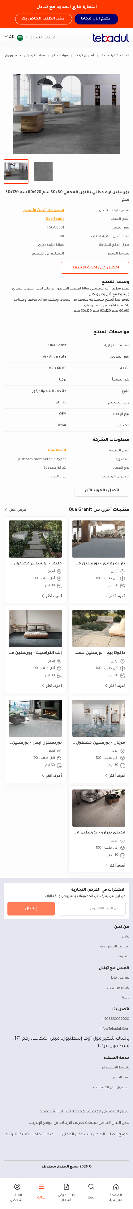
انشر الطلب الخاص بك (44, 19)
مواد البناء (60, 56)
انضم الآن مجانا (96, 19)
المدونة (123, 957)
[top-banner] (111, 37)
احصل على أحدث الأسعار (44, 210)
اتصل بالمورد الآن (102, 491)
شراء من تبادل (118, 988)
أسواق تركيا (84, 56)
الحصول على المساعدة (111, 1087)
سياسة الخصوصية (114, 947)
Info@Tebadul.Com (114, 1029)
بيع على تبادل (119, 978)
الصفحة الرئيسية (115, 56)
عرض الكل (17, 510)
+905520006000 (115, 1019)
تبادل (125, 937)
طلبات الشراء (42, 38)
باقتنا (125, 998)
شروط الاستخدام (115, 1068)
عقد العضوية (119, 1078)
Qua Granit (54, 219)
